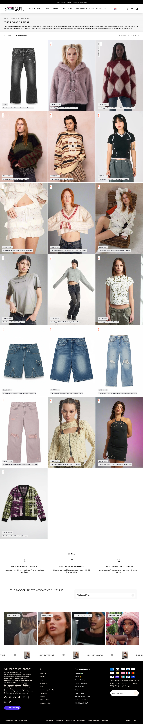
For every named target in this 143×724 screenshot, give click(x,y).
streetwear (19, 679)
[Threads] (28, 697)
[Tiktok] (19, 697)
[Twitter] (24, 697)
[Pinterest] (5, 702)
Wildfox (25, 685)
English (128, 720)
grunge (76, 28)
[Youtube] (14, 697)
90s (14, 679)
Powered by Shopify (22, 720)
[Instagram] (10, 697)
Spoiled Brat (12, 720)
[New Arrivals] (20, 628)
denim (16, 28)
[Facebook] (5, 697)
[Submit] (136, 693)
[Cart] (137, 8)
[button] (20, 36)
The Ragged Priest (14, 685)
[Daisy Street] (54, 628)
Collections (14, 18)
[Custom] (10, 702)
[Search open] (127, 9)
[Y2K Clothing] (122, 628)
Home (6, 18)
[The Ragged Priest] (88, 628)
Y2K (102, 26)
